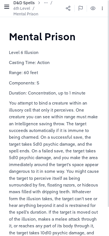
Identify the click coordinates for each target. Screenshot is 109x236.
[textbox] (42, 36)
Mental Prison (25, 13)
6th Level (21, 8)
